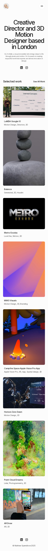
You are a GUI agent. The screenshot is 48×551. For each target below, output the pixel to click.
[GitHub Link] (26, 67)
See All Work (39, 81)
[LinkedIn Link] (21, 67)
